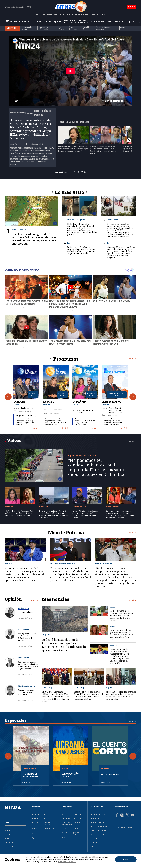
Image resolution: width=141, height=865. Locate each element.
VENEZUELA (59, 15)
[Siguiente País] (134, 29)
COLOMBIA (47, 15)
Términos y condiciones (80, 857)
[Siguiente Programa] (132, 396)
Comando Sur (43, 507)
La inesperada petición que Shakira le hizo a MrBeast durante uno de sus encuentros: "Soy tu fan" (121, 634)
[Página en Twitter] (127, 815)
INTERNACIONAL (99, 15)
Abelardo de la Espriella (76, 220)
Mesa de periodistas (65, 833)
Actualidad (15, 21)
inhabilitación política (17, 113)
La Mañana (79, 401)
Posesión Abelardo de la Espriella (62, 563)
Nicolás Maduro (122, 28)
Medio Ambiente (24, 658)
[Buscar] (138, 21)
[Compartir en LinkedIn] (78, 172)
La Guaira (61, 28)
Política (25, 21)
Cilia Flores (9, 507)
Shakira (112, 627)
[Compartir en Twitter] (75, 172)
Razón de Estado (67, 838)
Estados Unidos (112, 220)
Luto (68, 243)
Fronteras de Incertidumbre (30, 775)
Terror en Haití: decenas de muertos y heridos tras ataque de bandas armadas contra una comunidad (113, 421)
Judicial (47, 21)
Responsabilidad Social (98, 814)
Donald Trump (86, 28)
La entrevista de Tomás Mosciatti (67, 823)
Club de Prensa (77, 814)
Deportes (57, 21)
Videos (14, 440)
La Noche (19, 401)
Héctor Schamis (26, 700)
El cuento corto (110, 774)
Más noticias (55, 599)
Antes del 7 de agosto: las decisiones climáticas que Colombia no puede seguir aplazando (28, 665)
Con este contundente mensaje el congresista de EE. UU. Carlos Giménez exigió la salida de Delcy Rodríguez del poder (120, 514)
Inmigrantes (46, 635)
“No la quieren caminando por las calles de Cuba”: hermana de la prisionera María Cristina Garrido (85, 421)
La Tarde (48, 401)
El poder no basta (25, 612)
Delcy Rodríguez (73, 28)
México (112, 608)
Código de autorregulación (99, 830)
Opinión (131, 21)
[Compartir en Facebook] (71, 172)
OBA (92, 846)
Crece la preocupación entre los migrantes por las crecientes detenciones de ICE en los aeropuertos (121, 695)
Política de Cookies (67, 861)
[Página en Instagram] (122, 815)
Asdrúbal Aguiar (23, 608)
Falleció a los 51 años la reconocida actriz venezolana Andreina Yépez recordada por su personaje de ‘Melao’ (82, 250)
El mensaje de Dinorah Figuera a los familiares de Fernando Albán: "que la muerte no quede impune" (73, 148)
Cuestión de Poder (43, 113)
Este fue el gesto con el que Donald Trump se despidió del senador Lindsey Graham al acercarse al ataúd (88, 695)
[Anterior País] (134, 27)
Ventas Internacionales (98, 834)
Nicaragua (8, 563)
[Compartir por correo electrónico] (82, 172)
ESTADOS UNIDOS (82, 15)
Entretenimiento (98, 21)
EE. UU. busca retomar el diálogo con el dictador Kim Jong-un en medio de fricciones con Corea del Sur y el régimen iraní (57, 696)
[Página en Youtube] (132, 815)
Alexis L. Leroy (26, 674)
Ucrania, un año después (70, 775)
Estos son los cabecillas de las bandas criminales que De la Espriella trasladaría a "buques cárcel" (103, 150)
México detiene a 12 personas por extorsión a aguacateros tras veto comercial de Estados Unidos (121, 615)
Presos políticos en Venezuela (103, 28)
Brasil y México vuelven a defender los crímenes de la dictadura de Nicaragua (28, 637)
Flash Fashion (77, 818)
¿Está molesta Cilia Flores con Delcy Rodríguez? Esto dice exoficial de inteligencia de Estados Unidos (19, 513)
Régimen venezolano (79, 507)
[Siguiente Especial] (132, 756)
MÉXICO (69, 15)
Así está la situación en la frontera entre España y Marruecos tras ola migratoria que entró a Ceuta (64, 645)
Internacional (9, 846)
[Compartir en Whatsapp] (85, 172)
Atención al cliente (97, 818)
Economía (36, 21)
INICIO (38, 15)
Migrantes (109, 688)
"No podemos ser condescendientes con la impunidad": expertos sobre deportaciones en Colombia (96, 467)
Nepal (109, 243)
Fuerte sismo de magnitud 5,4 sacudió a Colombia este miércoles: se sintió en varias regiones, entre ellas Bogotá (34, 239)
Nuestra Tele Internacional (70, 21)
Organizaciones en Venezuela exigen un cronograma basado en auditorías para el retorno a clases (55, 421)
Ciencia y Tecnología (83, 21)
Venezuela (8, 834)
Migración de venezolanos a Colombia (82, 456)
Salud (110, 21)
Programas (120, 21)
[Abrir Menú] (7, 21)
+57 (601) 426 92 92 (126, 828)
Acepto (126, 859)
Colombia (113, 646)
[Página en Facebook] (117, 815)
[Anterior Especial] (8, 756)
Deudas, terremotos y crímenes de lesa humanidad (27, 692)
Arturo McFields (23, 630)
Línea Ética (94, 838)
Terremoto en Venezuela (45, 28)
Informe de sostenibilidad (99, 826)
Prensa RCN (94, 842)
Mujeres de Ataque (76, 833)
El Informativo (112, 401)
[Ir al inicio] (15, 812)
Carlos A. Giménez (113, 507)
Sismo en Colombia (19, 230)
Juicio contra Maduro (27, 28)
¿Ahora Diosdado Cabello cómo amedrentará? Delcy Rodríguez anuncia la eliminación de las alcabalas (85, 514)
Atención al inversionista (99, 822)
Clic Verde (65, 814)
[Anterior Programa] (8, 396)
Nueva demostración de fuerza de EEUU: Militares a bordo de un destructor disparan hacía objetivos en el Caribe (53, 514)
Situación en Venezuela (26, 686)
